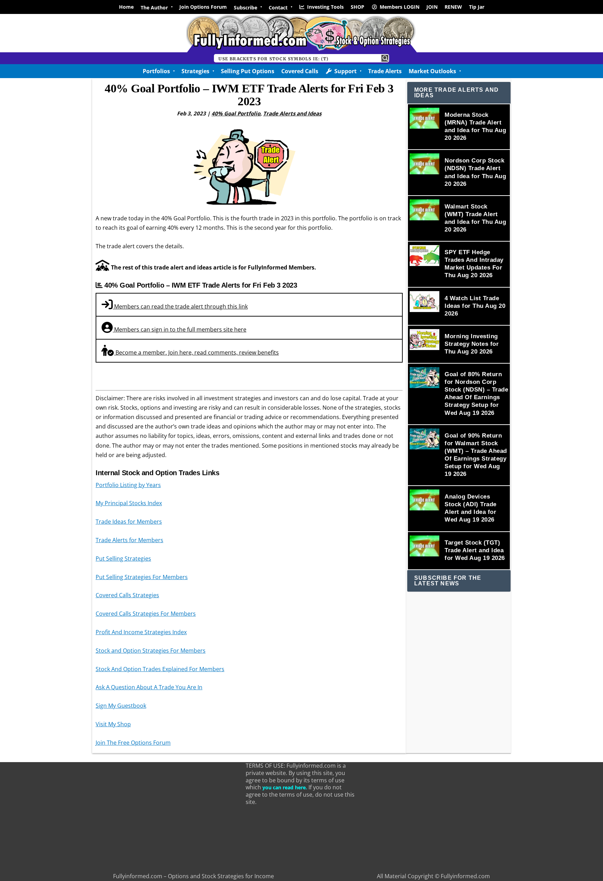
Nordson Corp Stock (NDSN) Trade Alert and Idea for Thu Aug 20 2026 (475, 172)
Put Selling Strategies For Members (142, 577)
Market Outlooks (432, 71)
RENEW (453, 6)
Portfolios (156, 71)
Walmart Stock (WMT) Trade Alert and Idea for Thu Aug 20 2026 (475, 218)
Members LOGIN (399, 6)
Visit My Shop (113, 724)
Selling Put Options (247, 71)
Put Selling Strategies (123, 558)
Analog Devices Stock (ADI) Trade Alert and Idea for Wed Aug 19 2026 (471, 508)
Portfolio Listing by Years (128, 485)
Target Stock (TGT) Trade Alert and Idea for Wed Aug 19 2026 (475, 550)
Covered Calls (299, 71)
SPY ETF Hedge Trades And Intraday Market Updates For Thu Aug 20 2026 (474, 264)
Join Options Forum (203, 6)
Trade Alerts (385, 71)
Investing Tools (325, 6)
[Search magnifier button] (384, 58)
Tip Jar (476, 6)
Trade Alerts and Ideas (292, 113)
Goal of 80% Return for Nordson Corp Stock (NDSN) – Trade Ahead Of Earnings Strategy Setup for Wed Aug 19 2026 (476, 393)
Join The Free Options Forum (133, 742)
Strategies (195, 71)
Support (345, 71)
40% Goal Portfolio (235, 113)
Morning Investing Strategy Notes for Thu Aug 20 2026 (472, 344)
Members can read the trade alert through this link (180, 306)
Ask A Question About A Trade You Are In (149, 687)
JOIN (432, 6)
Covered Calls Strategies (127, 595)
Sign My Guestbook (121, 705)
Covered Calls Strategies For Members (146, 613)
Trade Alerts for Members (129, 540)
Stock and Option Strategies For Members (151, 650)
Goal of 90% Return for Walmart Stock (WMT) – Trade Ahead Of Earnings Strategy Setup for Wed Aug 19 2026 (476, 454)
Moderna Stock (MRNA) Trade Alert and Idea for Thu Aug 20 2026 (475, 126)
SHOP (357, 6)
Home (126, 6)
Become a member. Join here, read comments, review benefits (196, 352)
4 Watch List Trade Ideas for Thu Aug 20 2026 (475, 306)
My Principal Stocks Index (129, 503)
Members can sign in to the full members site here (179, 329)
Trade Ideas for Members (129, 521)
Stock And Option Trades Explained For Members (160, 669)
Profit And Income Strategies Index (141, 632)
